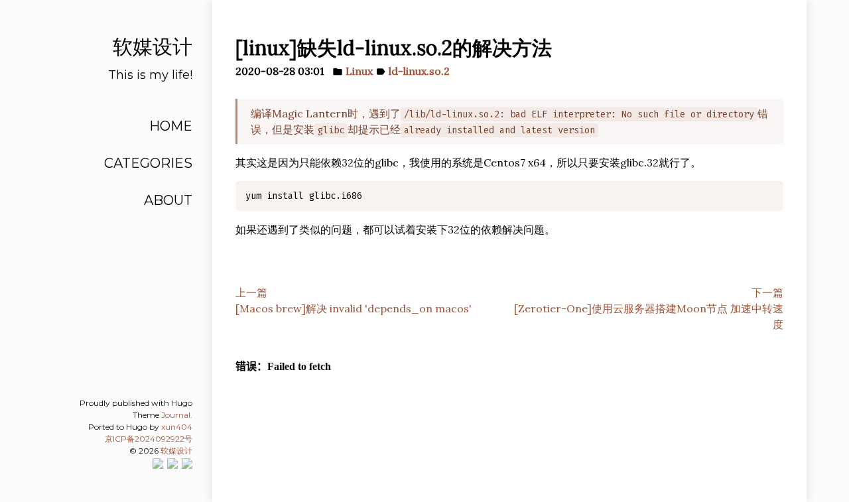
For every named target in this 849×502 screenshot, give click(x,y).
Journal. (176, 415)
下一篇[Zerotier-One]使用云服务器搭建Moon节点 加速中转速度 (648, 308)
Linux (359, 71)
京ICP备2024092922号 (148, 439)
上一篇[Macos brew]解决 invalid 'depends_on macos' (353, 300)
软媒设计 (176, 451)
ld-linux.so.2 (419, 71)
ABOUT (168, 200)
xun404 (176, 427)
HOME (170, 126)
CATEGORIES (148, 163)
